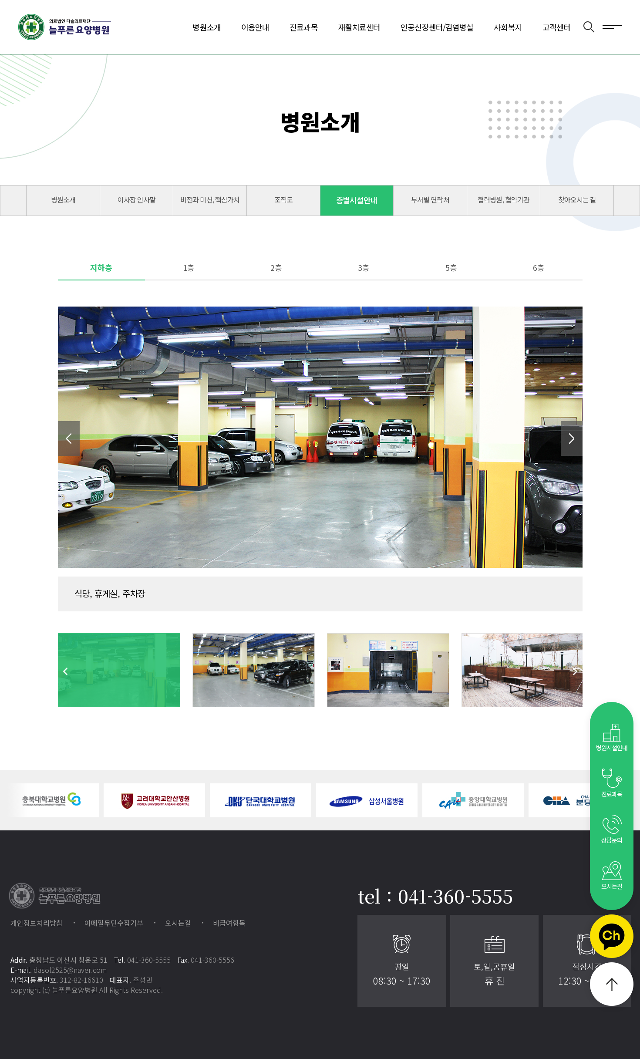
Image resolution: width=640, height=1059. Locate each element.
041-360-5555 (149, 959)
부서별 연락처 (430, 199)
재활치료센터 (359, 27)
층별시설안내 (357, 200)
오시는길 (178, 922)
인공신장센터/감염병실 (437, 27)
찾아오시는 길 (577, 199)
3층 (364, 267)
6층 (539, 267)
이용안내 (255, 27)
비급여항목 (229, 922)
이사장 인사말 (136, 199)
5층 (451, 267)
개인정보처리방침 (36, 922)
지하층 (101, 267)
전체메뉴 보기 (612, 26)
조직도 (283, 199)
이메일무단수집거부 (113, 922)
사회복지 (508, 27)
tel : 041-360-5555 (435, 896)
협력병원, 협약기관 (503, 199)
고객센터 (556, 27)
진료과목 (303, 27)
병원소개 (206, 27)
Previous (69, 438)
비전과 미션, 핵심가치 (209, 199)
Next (572, 438)
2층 (276, 267)
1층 (189, 267)
